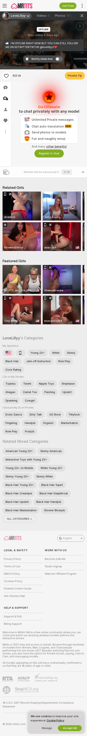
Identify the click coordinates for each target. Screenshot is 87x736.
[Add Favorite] (6, 75)
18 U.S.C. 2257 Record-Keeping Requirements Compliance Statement (38, 704)
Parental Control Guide (17, 588)
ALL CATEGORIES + (19, 518)
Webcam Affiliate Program (60, 573)
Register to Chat (49, 153)
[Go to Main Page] (26, 5)
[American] (8, 352)
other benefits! (56, 146)
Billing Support (13, 623)
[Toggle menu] (4, 5)
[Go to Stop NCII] (27, 689)
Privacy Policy (12, 559)
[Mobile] (21, 352)
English (67, 538)
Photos (63, 16)
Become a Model (55, 559)
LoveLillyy (11, 338)
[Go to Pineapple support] (7, 690)
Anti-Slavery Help (14, 596)
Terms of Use (12, 566)
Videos (43, 16)
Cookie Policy (55, 720)
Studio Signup (53, 566)
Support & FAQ (13, 616)
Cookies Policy (13, 581)
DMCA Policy (12, 573)
